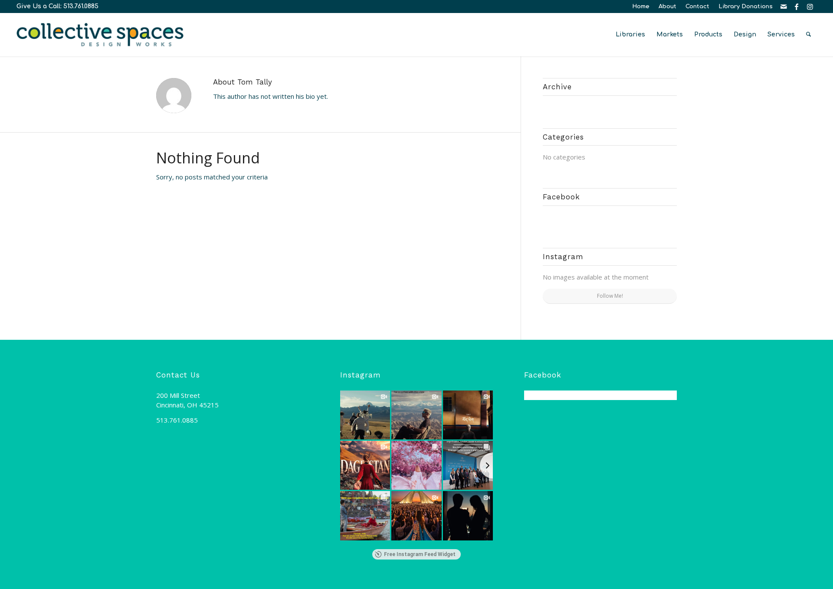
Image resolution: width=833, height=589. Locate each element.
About (667, 6)
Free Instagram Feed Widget (420, 554)
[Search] (808, 34)
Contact (697, 6)
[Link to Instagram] (810, 6)
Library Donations (745, 6)
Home (640, 6)
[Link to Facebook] (796, 6)
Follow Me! (610, 295)
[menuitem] (641, 6)
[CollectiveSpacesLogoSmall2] (100, 34)
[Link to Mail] (783, 6)
